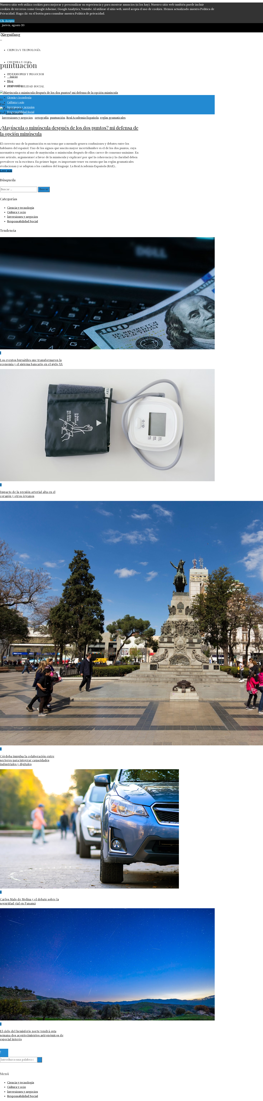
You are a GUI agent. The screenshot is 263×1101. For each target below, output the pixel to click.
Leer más (6, 170)
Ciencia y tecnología (20, 207)
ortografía (41, 117)
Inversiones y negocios (17, 117)
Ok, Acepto (7, 20)
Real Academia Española (82, 117)
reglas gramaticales (113, 117)
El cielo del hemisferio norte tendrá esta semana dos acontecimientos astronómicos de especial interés (31, 1035)
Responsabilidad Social (22, 221)
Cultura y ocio (16, 212)
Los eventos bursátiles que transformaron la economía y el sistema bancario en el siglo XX (31, 362)
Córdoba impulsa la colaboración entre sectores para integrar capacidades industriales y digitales (27, 760)
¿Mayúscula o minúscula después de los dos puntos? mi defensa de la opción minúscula (69, 131)
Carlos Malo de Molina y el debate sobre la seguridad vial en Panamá (29, 901)
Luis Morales (14, 113)
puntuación (57, 117)
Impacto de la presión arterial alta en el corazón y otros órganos (27, 494)
